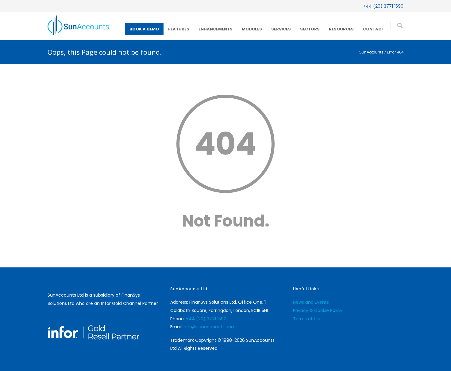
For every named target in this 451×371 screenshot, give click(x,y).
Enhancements (216, 29)
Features (178, 29)
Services (281, 29)
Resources (341, 29)
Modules (252, 29)
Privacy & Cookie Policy (317, 310)
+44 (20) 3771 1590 (383, 6)
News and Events (311, 302)
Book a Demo (144, 29)
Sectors (310, 29)
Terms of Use (307, 319)
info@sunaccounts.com (210, 327)
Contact (373, 29)
